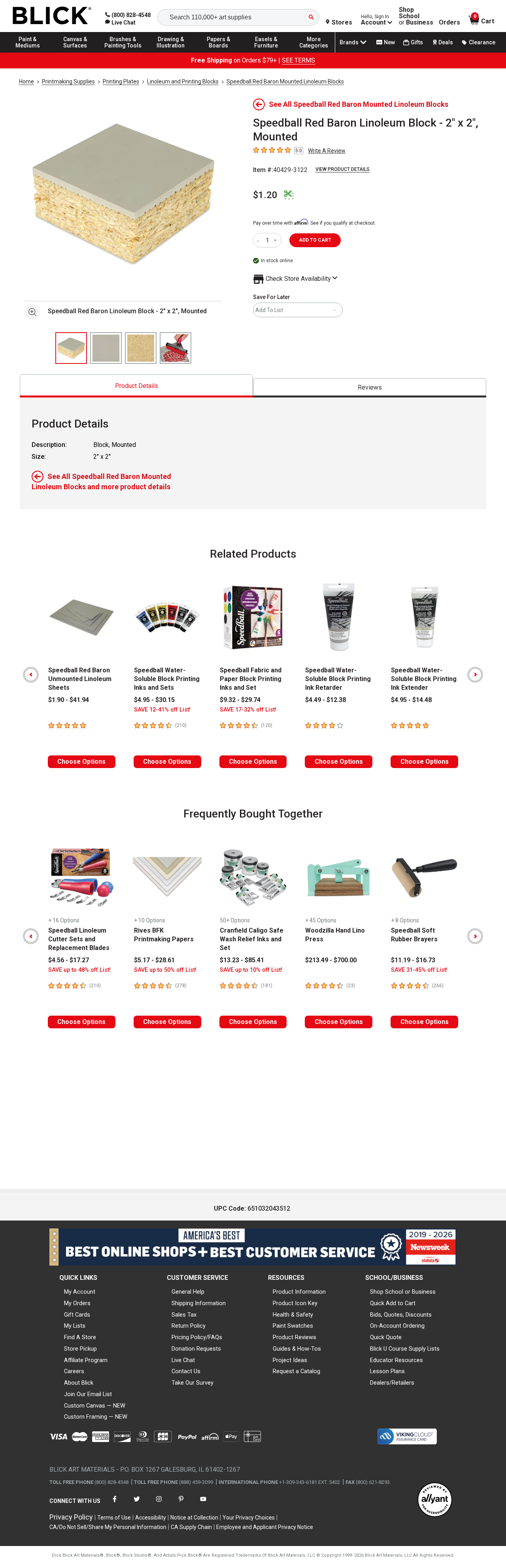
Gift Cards (77, 1314)
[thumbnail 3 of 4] (141, 348)
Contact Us (186, 1371)
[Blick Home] (52, 16)
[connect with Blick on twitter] (137, 1504)
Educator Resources (396, 1360)
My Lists (74, 1325)
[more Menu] (314, 52)
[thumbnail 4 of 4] (175, 348)
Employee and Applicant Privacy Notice (264, 1527)
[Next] (475, 675)
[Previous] (31, 675)
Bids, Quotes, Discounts (401, 1314)
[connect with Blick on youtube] (203, 1504)
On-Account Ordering (397, 1325)
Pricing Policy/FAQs (197, 1337)
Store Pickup (80, 1348)
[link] (120, 22)
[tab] (136, 385)
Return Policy (189, 1325)
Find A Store (80, 1337)
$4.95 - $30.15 (154, 700)
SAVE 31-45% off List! (419, 970)
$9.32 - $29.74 (240, 700)
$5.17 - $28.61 (154, 960)
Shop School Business (416, 16)
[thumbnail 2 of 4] (106, 348)
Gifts (417, 42)
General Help (188, 1291)
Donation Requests (196, 1348)
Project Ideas (290, 1360)
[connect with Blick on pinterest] (181, 1504)
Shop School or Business (403, 1291)
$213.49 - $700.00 (331, 960)
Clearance (482, 42)
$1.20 (265, 195)
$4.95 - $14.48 (411, 700)
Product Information (299, 1291)
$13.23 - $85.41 (242, 960)
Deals (445, 42)
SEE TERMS (298, 60)
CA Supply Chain (191, 1527)
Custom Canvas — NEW (94, 1405)
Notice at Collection (194, 1517)
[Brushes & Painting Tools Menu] (123, 52)
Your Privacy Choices (249, 1517)
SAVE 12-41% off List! (162, 709)
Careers (74, 1371)
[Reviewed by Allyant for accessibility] (435, 1500)
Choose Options (81, 761)
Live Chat (183, 1360)
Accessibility (150, 1517)
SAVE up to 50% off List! (165, 970)
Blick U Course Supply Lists (405, 1348)
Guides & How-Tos (297, 1348)
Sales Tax (184, 1314)
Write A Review (327, 151)
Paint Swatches (293, 1325)
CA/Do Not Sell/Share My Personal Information (107, 1527)
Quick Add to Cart (392, 1303)
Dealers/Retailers (392, 1382)
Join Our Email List (88, 1394)
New (389, 42)
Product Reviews (294, 1337)
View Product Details (342, 169)
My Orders (77, 1303)
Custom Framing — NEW (95, 1416)
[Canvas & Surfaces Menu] (75, 52)
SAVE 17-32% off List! (248, 709)
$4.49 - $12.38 (325, 700)
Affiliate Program (86, 1360)
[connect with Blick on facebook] (115, 1504)
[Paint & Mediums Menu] (28, 52)
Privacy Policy (71, 1517)
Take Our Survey (192, 1382)
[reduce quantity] (259, 240)
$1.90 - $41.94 (68, 700)
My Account (79, 1291)
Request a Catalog (296, 1371)
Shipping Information (199, 1303)
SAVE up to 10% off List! (251, 970)
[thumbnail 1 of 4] (71, 348)
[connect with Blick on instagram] (159, 1504)
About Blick (78, 1382)
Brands (349, 42)
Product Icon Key (295, 1303)
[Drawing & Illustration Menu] (171, 52)
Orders (449, 22)
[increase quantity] (276, 240)
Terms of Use (114, 1517)
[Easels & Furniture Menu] (266, 52)
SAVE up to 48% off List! (79, 970)
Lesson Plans (387, 1371)
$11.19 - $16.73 (413, 960)
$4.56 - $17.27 (68, 960)
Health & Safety (293, 1314)
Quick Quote (386, 1337)
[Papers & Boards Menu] (218, 52)
